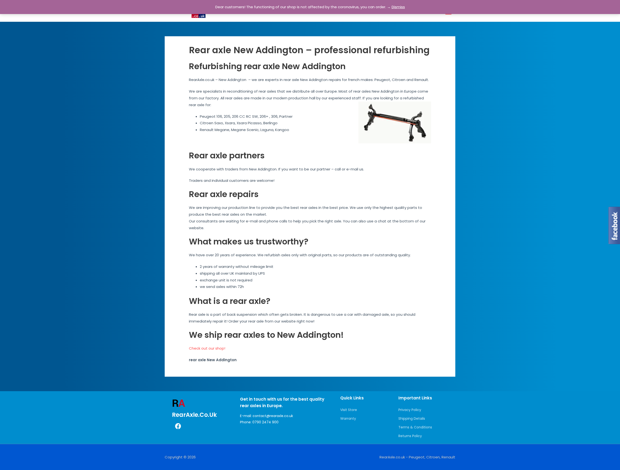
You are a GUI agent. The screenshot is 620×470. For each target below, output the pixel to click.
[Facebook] (178, 426)
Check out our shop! (207, 348)
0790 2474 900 (265, 422)
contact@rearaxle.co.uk (273, 415)
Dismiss (398, 6)
